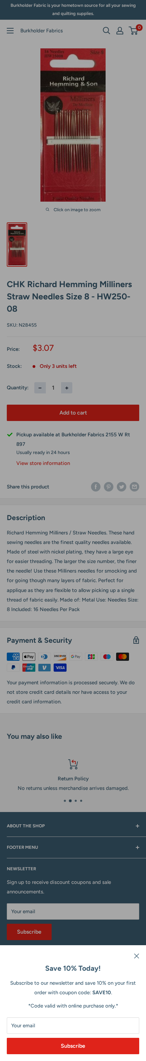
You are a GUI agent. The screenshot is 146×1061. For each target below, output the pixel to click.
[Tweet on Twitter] (121, 487)
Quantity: (18, 388)
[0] (133, 31)
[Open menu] (10, 30)
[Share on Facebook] (96, 487)
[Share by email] (134, 487)
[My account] (119, 30)
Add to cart (73, 412)
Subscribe (73, 1046)
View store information (43, 463)
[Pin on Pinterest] (108, 487)
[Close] (136, 955)
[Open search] (106, 30)
